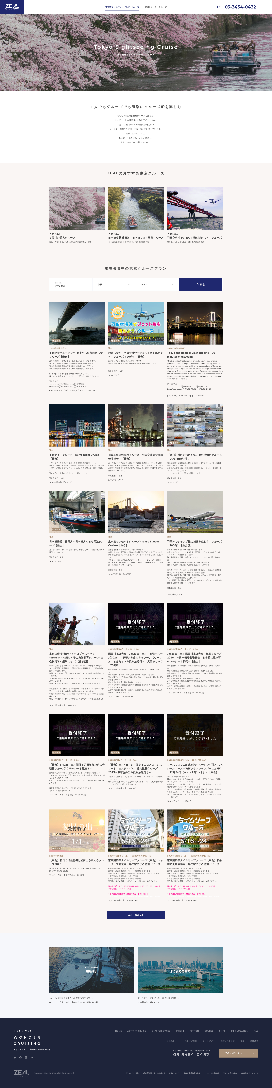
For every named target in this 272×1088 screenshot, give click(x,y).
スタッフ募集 (191, 1041)
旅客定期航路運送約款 (192, 1073)
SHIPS (222, 1031)
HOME (118, 1031)
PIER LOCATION (239, 1031)
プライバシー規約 (132, 1073)
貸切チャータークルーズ (156, 7)
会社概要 (171, 1041)
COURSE (208, 1031)
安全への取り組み (230, 1073)
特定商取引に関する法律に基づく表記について (161, 1073)
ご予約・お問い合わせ (233, 1053)
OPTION (194, 1031)
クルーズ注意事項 (212, 1073)
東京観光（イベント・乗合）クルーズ (122, 7)
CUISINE (180, 1031)
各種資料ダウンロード (249, 1073)
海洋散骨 (254, 1041)
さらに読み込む (136, 915)
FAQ (256, 1031)
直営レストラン (228, 1041)
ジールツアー (209, 1041)
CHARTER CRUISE (160, 1031)
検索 (202, 284)
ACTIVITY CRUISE (136, 1031)
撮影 (243, 1041)
